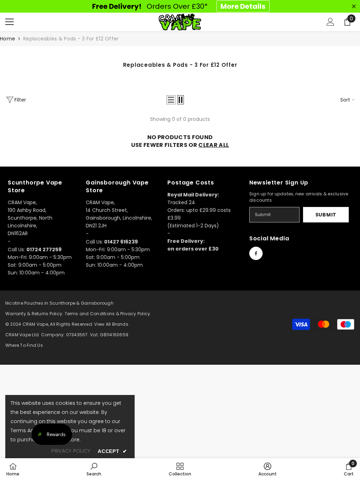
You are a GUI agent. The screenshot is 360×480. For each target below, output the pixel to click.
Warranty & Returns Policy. (34, 314)
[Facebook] (256, 253)
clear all (213, 145)
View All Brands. (111, 324)
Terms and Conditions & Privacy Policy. (108, 314)
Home (7, 38)
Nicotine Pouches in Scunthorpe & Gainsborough (59, 303)
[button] (170, 99)
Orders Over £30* (178, 6)
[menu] (9, 22)
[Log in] (330, 22)
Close (353, 6)
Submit (325, 214)
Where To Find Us (24, 345)
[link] (94, 469)
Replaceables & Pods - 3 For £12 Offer (70, 38)
